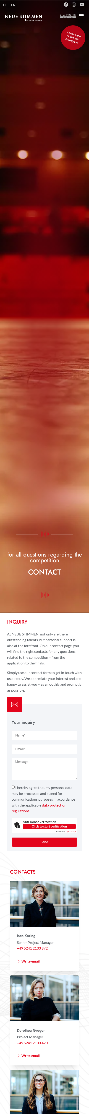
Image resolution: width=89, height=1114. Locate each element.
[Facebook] (66, 4)
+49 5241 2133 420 (32, 1043)
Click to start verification (49, 826)
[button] (81, 15)
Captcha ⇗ (66, 831)
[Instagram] (74, 4)
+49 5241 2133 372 (32, 948)
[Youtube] (82, 4)
